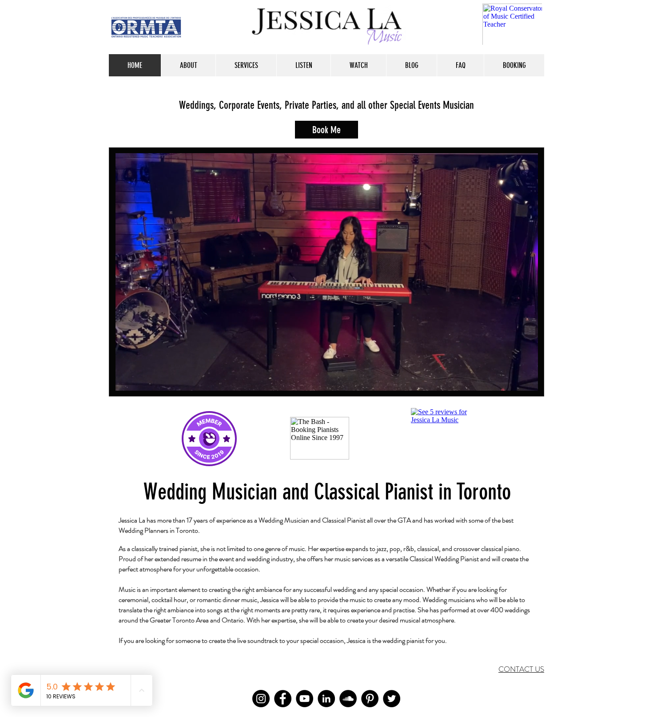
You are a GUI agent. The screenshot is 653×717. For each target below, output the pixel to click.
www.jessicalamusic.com (140, 411)
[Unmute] (142, 378)
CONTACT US (521, 669)
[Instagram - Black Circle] (261, 698)
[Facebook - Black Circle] (282, 698)
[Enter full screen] (526, 378)
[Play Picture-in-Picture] (511, 378)
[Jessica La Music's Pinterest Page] (369, 698)
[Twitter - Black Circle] (391, 698)
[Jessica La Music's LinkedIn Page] (326, 698)
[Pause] (127, 378)
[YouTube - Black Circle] (304, 698)
